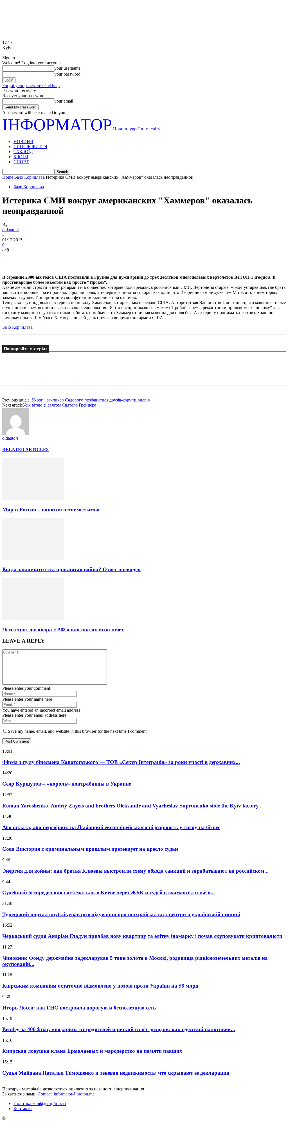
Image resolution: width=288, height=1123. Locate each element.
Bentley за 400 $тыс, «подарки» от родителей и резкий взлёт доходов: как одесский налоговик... (118, 1029)
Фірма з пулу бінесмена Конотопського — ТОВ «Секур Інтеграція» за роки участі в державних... (121, 762)
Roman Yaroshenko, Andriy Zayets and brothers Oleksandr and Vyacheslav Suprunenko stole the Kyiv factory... (132, 806)
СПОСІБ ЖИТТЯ (30, 146)
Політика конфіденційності (40, 1103)
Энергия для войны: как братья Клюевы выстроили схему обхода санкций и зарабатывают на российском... (135, 871)
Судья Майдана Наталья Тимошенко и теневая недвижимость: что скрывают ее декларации (116, 1073)
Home (7, 177)
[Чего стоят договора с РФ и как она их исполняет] (33, 618)
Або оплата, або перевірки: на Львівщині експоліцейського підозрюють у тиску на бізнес (111, 827)
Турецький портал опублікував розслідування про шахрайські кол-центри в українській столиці (121, 914)
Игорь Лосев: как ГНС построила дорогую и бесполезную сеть (79, 1008)
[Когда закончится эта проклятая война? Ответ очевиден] (33, 558)
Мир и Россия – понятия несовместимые (51, 509)
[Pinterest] (52, 258)
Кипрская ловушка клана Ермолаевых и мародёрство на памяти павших (92, 1051)
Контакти (23, 1108)
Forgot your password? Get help (31, 85)
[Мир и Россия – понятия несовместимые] (33, 498)
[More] (92, 258)
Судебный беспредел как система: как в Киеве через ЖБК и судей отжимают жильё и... (108, 892)
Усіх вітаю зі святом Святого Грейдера (59, 405)
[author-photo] (15, 433)
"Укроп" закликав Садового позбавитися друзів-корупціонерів (90, 400)
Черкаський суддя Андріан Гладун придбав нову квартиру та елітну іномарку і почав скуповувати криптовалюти (142, 936)
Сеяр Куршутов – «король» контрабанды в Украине (66, 784)
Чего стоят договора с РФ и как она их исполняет (63, 629)
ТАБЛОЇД (23, 151)
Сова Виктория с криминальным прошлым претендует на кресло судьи (90, 849)
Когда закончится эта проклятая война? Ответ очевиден (71, 569)
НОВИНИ (23, 141)
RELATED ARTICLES (25, 449)
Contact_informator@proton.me (66, 1094)
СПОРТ (21, 161)
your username (67, 68)
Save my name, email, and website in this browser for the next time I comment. (78, 731)
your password (67, 74)
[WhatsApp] (72, 258)
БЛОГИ (21, 156)
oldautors (10, 229)
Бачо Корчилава (29, 177)
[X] (31, 258)
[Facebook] (11, 258)
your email (63, 101)
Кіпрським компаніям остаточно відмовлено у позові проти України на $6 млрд (100, 986)
